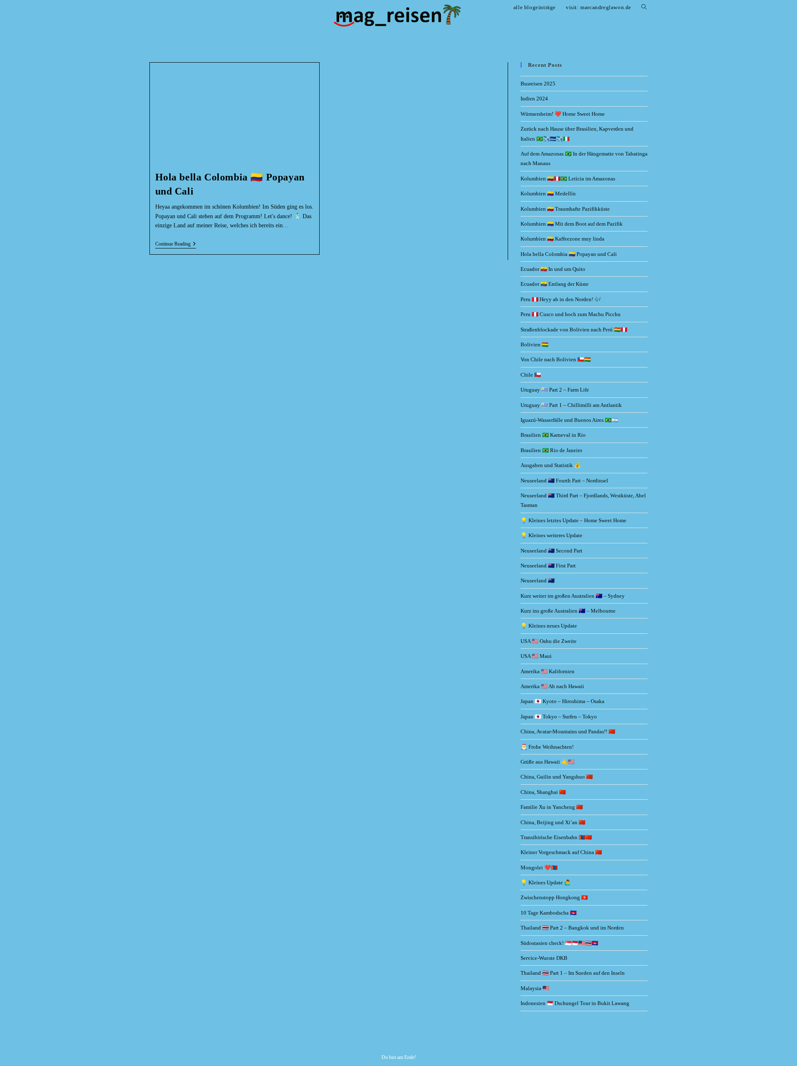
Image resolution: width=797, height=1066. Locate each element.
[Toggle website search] (644, 7)
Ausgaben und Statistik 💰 (551, 465)
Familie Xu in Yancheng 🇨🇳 (552, 807)
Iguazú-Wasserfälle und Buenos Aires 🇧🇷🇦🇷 (569, 420)
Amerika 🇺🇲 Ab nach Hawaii (552, 686)
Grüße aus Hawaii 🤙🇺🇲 (548, 762)
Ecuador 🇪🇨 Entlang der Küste (555, 284)
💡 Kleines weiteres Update (551, 535)
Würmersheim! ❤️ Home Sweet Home (563, 114)
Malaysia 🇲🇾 (535, 988)
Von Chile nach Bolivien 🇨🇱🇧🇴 (556, 359)
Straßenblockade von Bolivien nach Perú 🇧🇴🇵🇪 (574, 329)
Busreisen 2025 (538, 83)
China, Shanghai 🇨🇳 (543, 792)
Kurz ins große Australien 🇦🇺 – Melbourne (568, 611)
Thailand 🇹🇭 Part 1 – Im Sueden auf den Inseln (573, 973)
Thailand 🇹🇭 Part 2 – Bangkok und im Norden (572, 928)
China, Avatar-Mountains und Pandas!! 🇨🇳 (568, 731)
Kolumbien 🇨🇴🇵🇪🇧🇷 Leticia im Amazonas (568, 178)
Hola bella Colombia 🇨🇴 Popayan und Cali (569, 254)
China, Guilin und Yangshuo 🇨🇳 (557, 777)
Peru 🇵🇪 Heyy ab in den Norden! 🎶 (561, 299)
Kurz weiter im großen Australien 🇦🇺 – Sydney (573, 596)
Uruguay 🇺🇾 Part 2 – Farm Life (555, 390)
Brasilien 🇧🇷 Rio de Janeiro (551, 450)
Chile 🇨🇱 (531, 375)
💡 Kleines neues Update (549, 626)
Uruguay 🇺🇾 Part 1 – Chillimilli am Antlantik (571, 405)
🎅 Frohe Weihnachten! (547, 747)
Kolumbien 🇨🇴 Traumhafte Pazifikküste (565, 209)
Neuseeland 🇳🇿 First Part (548, 565)
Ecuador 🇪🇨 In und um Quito (553, 269)
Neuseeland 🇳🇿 (538, 580)
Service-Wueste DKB (544, 958)
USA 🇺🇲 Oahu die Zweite (549, 641)
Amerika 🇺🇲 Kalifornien (548, 671)
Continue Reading (175, 244)
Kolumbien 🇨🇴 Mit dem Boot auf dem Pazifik (572, 224)
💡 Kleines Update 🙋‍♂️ (546, 882)
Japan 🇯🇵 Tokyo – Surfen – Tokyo (559, 716)
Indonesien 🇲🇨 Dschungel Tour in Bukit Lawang (575, 1003)
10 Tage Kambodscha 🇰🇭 (549, 913)
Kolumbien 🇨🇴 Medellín (548, 193)
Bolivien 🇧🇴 (534, 344)
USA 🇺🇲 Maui (536, 656)
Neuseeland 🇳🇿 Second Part (551, 551)
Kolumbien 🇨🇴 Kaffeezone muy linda (562, 239)
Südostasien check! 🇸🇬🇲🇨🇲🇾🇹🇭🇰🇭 (559, 943)
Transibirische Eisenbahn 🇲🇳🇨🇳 (556, 837)
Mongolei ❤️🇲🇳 (539, 867)
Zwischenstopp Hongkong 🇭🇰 (554, 897)
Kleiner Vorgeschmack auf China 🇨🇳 (561, 852)
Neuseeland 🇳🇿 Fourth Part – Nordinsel (564, 480)
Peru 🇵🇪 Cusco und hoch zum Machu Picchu (571, 314)
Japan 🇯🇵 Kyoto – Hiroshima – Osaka (562, 701)
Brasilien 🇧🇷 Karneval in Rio (553, 435)
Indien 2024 (534, 98)
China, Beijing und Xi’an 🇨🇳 (553, 822)
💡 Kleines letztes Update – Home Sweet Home (573, 520)
